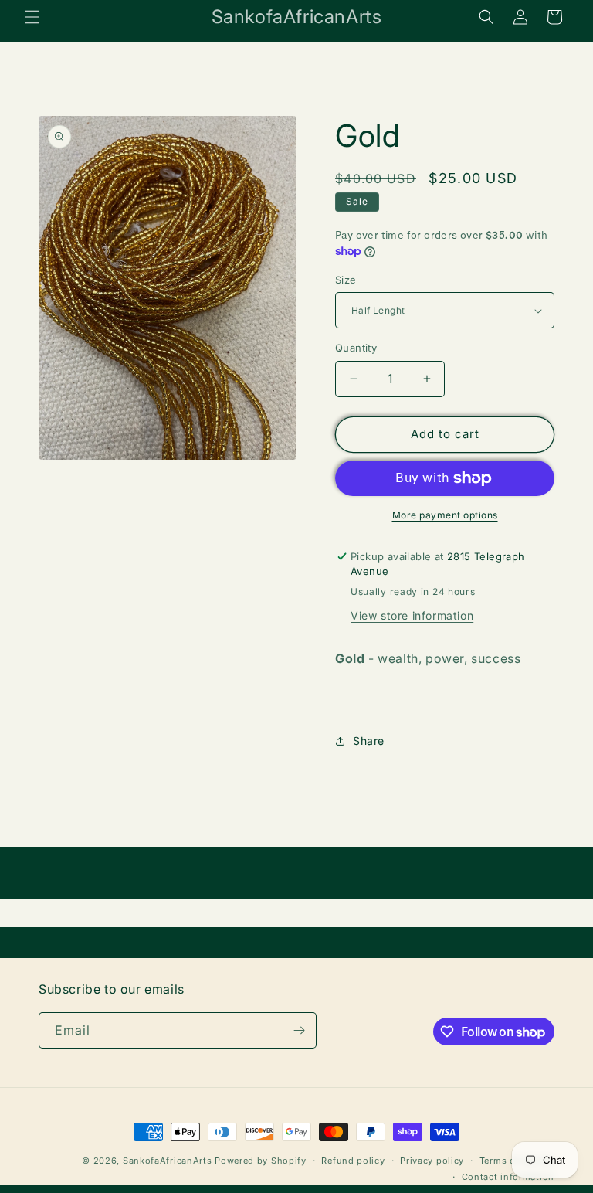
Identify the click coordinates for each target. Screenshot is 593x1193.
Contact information (508, 1176)
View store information (412, 615)
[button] (32, 17)
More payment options (445, 515)
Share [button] (369, 740)
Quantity (356, 348)
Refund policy (353, 1160)
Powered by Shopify (261, 1160)
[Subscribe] (299, 1030)
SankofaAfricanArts (167, 1160)
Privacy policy (432, 1160)
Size (346, 280)
